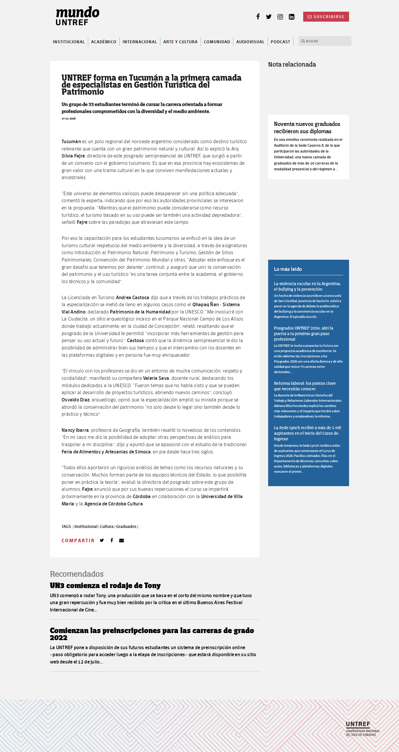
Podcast (280, 41)
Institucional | (87, 526)
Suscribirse (329, 16)
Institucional (69, 41)
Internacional (140, 41)
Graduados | (127, 526)
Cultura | (108, 526)
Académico (104, 41)
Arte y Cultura (180, 41)
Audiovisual (250, 41)
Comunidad (217, 41)
